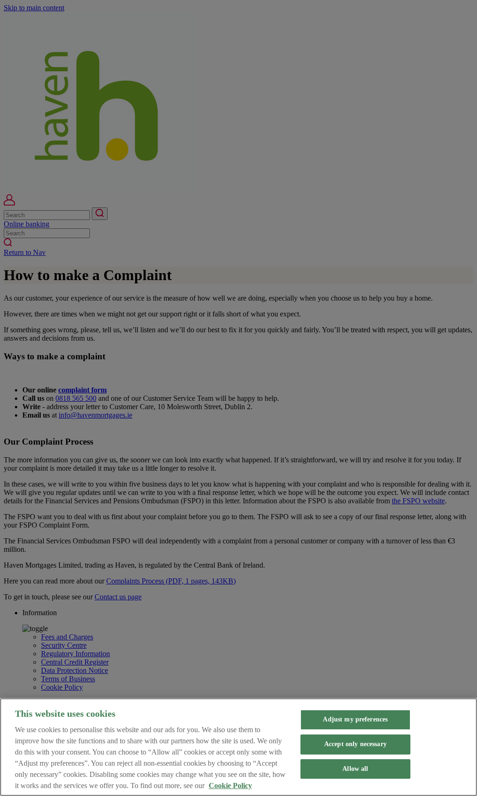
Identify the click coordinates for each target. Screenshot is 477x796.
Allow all (355, 768)
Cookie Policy (230, 785)
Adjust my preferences (355, 719)
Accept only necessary (355, 744)
